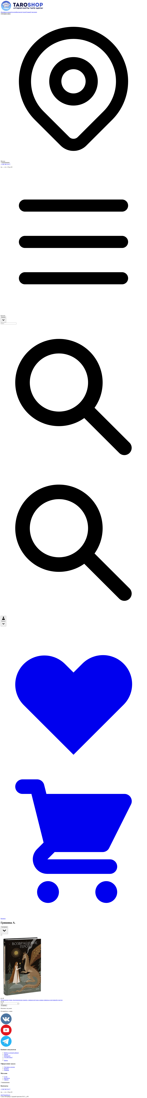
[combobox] (8, 323)
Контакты (19, 12)
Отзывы (28, 12)
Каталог (3, 317)
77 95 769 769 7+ (5, 164)
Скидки (13, 12)
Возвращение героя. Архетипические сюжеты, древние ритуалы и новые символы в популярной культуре (32, 1000)
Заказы (6, 1054)
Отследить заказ (5, 13)
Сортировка (4, 927)
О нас (5, 1076)
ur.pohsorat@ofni (5, 1095)
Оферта (6, 1079)
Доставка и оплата (6, 12)
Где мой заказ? (8, 1057)
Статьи (24, 12)
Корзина (3, 918)
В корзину (3, 1005)
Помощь (6, 1070)
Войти (6, 1060)
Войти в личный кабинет (11, 1053)
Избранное (7, 1056)
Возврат (6, 1068)
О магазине (33, 12)
